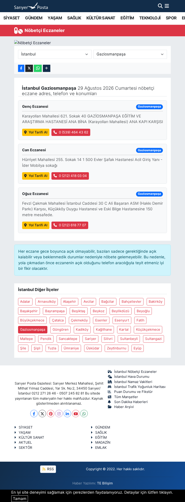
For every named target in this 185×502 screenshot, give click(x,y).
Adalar (25, 302)
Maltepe (26, 339)
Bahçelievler (131, 302)
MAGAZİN (102, 442)
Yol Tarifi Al (38, 132)
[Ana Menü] (167, 6)
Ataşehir (69, 302)
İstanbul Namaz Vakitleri (133, 382)
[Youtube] (75, 413)
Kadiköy (82, 330)
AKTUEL (25, 442)
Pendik (45, 339)
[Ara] (160, 6)
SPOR (171, 18)
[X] (42, 413)
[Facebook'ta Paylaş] (21, 68)
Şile (23, 348)
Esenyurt (122, 320)
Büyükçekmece (32, 320)
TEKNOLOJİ (150, 18)
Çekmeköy (79, 320)
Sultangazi (153, 339)
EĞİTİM (127, 18)
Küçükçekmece (148, 330)
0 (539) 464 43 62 (73, 132)
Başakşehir (29, 311)
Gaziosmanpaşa (32, 330)
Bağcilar (107, 302)
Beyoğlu (143, 311)
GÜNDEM (33, 18)
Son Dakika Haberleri (131, 402)
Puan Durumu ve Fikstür (133, 392)
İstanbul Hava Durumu (131, 377)
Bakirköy (155, 302)
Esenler (101, 320)
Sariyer (90, 339)
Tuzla (52, 348)
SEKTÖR (25, 448)
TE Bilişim (105, 483)
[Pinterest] (50, 413)
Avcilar (88, 302)
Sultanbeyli (129, 339)
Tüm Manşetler (126, 397)
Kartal (124, 330)
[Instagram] (59, 413)
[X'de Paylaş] (29, 68)
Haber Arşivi (124, 407)
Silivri (108, 339)
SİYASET (11, 18)
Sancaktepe (68, 339)
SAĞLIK (74, 18)
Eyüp (137, 348)
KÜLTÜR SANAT (100, 18)
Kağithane (104, 330)
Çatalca (58, 320)
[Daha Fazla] (46, 68)
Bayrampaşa (55, 311)
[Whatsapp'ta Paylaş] (38, 68)
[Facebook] (34, 413)
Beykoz (98, 311)
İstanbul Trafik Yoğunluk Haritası (140, 387)
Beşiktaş (78, 311)
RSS (50, 469)
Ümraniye (71, 348)
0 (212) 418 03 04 (73, 176)
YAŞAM (55, 18)
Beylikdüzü (120, 311)
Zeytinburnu (116, 348)
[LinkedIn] (67, 413)
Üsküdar (92, 348)
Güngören (61, 330)
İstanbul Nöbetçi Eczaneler (135, 372)
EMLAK (101, 448)
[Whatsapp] (84, 413)
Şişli (37, 348)
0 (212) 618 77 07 (72, 225)
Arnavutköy (47, 302)
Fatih (140, 320)
